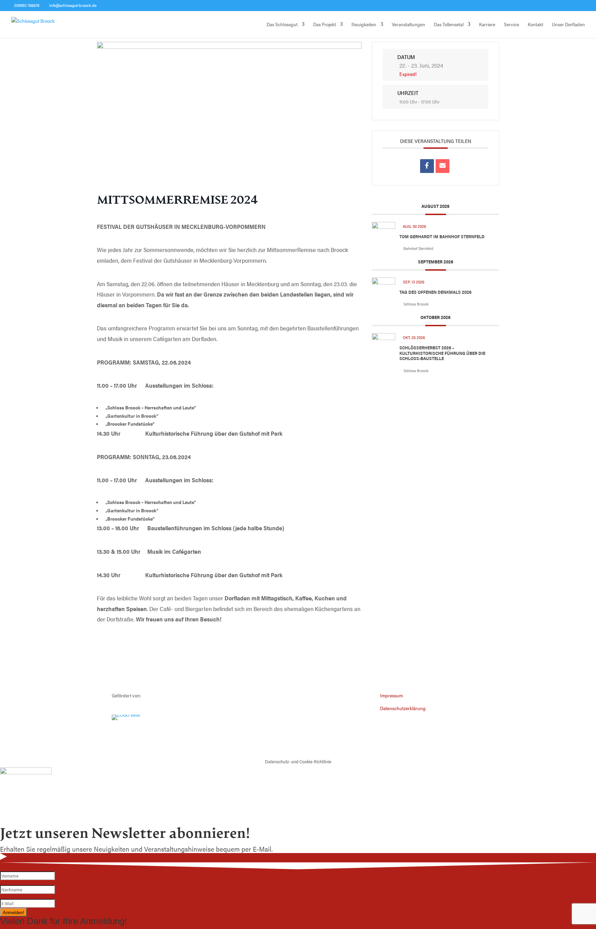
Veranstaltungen (408, 25)
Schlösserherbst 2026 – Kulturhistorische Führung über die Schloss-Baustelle (442, 352)
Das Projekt (324, 25)
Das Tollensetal (449, 25)
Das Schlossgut (282, 25)
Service (511, 25)
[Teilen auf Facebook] (427, 166)
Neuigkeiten (363, 25)
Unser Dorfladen (568, 25)
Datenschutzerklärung (403, 708)
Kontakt (535, 25)
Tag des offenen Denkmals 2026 (435, 292)
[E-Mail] (442, 166)
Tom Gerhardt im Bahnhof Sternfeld (442, 236)
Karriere (487, 25)
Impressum (391, 695)
